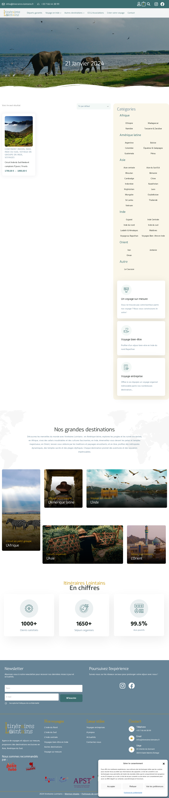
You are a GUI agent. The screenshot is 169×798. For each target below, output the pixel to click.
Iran (129, 250)
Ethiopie (129, 123)
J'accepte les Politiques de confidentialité (24, 703)
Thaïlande (153, 200)
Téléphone (140, 727)
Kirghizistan (129, 189)
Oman (129, 255)
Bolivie (153, 143)
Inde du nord (129, 225)
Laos (153, 189)
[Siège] (131, 749)
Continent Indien (15, 149)
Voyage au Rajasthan (129, 236)
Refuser (133, 786)
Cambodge (129, 178)
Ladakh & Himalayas (129, 230)
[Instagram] (156, 4)
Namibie (129, 128)
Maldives (153, 230)
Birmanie (153, 173)
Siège (138, 745)
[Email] (131, 738)
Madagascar (153, 123)
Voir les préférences (154, 786)
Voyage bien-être (131, 339)
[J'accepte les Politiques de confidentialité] (6, 703)
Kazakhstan (153, 184)
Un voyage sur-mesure (134, 299)
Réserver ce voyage (20, 142)
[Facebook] (162, 4)
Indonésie (129, 184)
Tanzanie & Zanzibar (153, 128)
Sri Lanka (129, 200)
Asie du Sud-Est (153, 168)
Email (138, 736)
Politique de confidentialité (133, 792)
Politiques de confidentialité (94, 794)
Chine (153, 178)
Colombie (129, 148)
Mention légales (72, 794)
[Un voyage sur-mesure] (126, 290)
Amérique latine (130, 135)
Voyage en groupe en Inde (18, 153)
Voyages (10, 157)
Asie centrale (129, 168)
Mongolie (129, 195)
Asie (122, 160)
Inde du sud (11, 152)
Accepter (111, 786)
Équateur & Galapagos (153, 148)
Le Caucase (129, 269)
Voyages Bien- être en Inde (153, 236)
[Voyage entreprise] (126, 367)
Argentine (129, 143)
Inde (28, 149)
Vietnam (129, 205)
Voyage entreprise (131, 376)
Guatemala (129, 153)
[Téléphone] (131, 729)
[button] (163, 763)
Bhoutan (129, 173)
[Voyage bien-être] (126, 330)
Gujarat (129, 219)
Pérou (153, 153)
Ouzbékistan (153, 195)
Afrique (125, 115)
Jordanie (153, 250)
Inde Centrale (153, 219)
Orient (124, 242)
